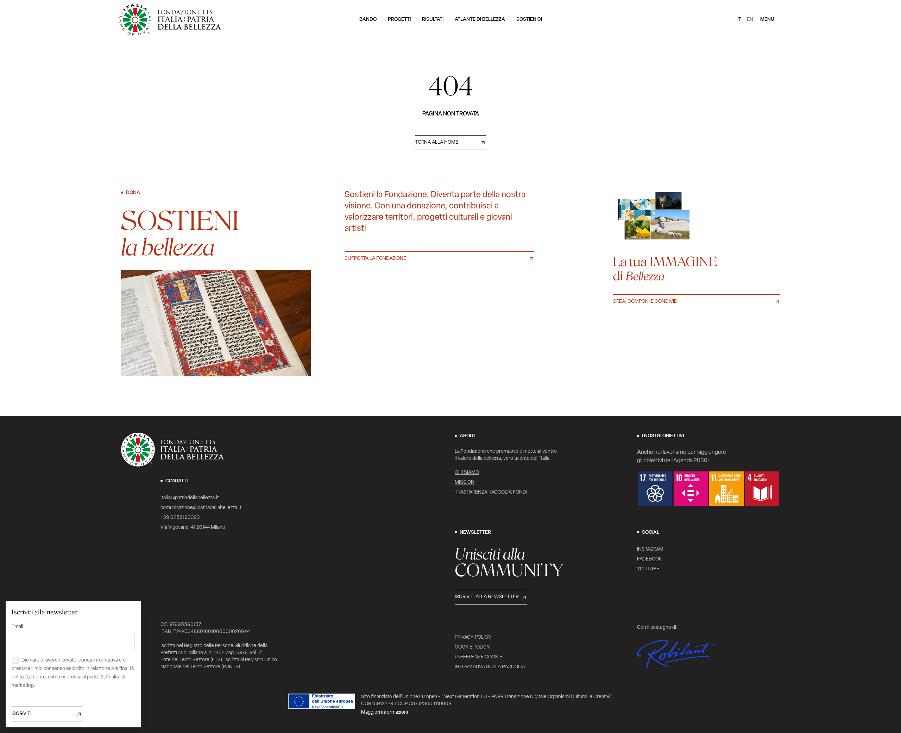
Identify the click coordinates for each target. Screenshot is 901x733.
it (739, 19)
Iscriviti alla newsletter (486, 597)
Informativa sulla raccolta (490, 667)
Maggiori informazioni (384, 712)
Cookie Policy (472, 647)
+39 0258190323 (180, 517)
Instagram (650, 549)
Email (17, 626)
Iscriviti (21, 713)
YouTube (648, 569)
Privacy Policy (473, 637)
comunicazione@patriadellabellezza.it (200, 507)
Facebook (649, 559)
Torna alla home (436, 142)
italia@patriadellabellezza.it (189, 498)
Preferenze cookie (478, 657)
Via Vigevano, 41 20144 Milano (192, 527)
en (750, 19)
